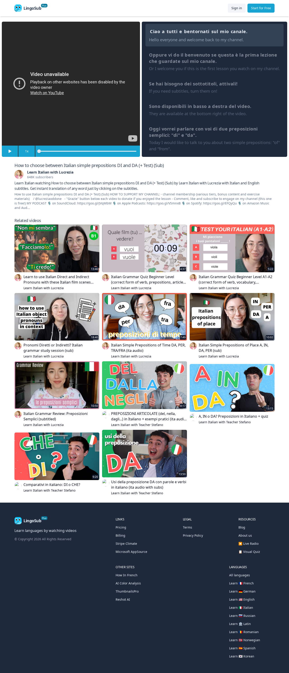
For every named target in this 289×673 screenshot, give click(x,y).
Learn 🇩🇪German (242, 591)
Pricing (121, 527)
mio (224, 31)
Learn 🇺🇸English (242, 599)
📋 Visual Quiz (249, 551)
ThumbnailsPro (127, 591)
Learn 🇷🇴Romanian (244, 632)
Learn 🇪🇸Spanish (242, 648)
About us (245, 535)
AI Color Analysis (128, 583)
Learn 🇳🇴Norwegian (244, 640)
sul (214, 31)
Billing (120, 535)
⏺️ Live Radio (248, 543)
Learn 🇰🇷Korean (241, 656)
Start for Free (261, 8)
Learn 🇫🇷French (241, 583)
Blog (241, 527)
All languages (239, 575)
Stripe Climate (126, 543)
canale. (239, 31)
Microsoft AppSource (131, 551)
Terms (187, 527)
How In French (127, 575)
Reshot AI (123, 599)
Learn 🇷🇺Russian (242, 615)
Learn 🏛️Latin (240, 624)
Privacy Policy (193, 535)
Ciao (155, 31)
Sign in (236, 8)
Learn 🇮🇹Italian (241, 607)
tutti (172, 31)
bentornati (197, 31)
